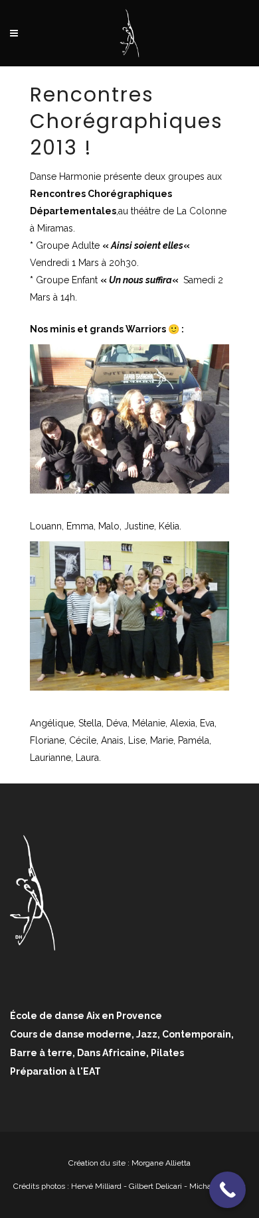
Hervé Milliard (96, 1186)
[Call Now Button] (227, 1190)
